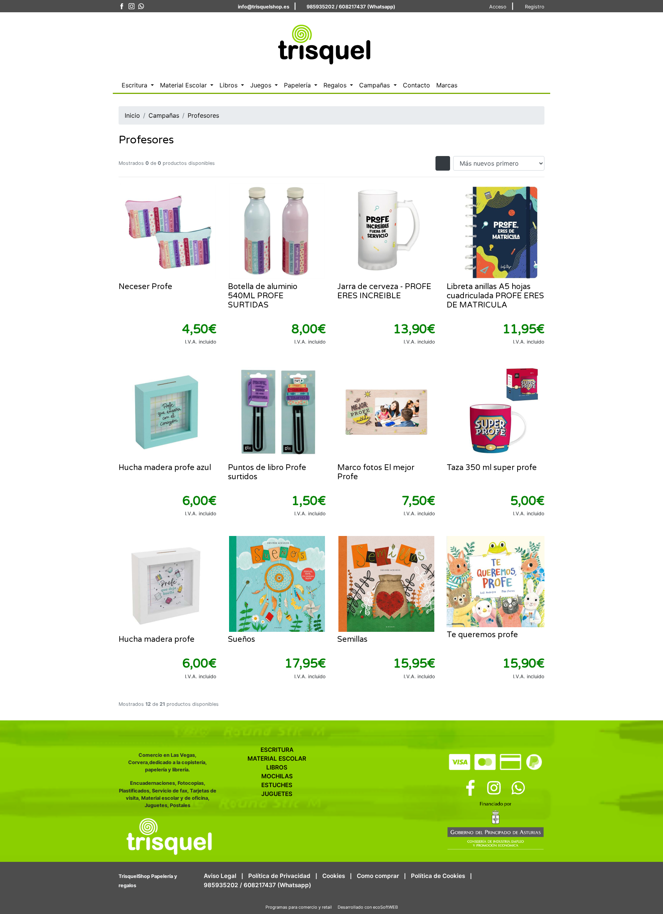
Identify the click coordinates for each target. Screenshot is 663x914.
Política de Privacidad (279, 875)
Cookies (333, 875)
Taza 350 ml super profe (492, 467)
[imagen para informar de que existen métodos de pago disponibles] (495, 760)
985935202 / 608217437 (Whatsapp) (351, 7)
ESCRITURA (277, 749)
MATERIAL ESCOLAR (276, 758)
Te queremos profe (482, 634)
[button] (138, 85)
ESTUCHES (276, 785)
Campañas (163, 115)
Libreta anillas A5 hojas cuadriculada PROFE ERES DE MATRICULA (495, 296)
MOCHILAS (277, 776)
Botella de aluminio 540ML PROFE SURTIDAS (262, 296)
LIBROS (276, 767)
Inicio (132, 115)
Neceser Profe (145, 286)
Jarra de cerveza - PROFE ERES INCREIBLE (384, 291)
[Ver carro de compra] (541, 43)
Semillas (352, 639)
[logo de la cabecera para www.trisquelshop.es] (322, 42)
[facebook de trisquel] (122, 6)
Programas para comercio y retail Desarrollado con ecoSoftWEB (332, 907)
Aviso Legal (220, 875)
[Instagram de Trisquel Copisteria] (131, 6)
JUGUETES (276, 793)
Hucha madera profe (157, 639)
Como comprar (378, 875)
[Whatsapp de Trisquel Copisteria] (141, 6)
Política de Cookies (438, 875)
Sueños (241, 639)
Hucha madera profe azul (165, 467)
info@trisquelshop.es (263, 7)
